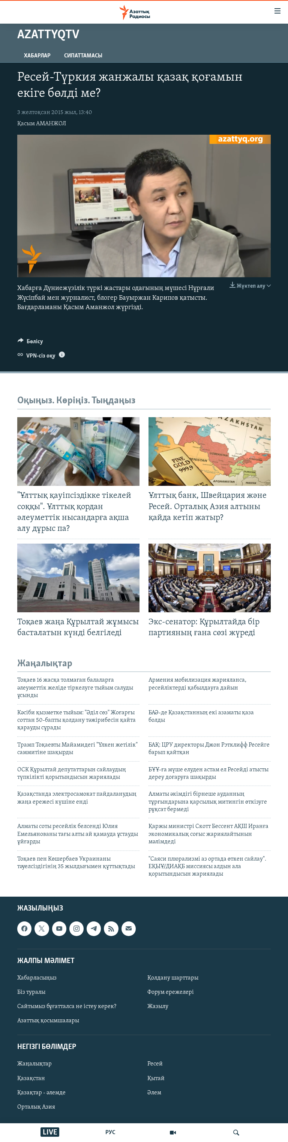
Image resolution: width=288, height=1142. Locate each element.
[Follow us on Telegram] (94, 928)
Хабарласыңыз (37, 978)
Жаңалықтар (34, 1064)
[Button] (30, 343)
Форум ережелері (170, 992)
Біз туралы (31, 992)
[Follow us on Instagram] (76, 928)
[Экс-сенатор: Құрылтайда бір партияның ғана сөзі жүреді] (209, 578)
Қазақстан (31, 1078)
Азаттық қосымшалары (48, 1021)
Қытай (156, 1078)
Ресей (155, 1064)
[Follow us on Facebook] (24, 928)
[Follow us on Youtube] (59, 928)
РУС (110, 1133)
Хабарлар (37, 56)
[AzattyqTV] (173, 1132)
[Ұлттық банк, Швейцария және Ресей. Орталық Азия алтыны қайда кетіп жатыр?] (209, 451)
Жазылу (157, 1007)
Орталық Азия (36, 1107)
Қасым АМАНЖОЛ (41, 124)
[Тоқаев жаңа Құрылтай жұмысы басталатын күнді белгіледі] (78, 578)
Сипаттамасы (83, 56)
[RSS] (111, 928)
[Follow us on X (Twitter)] (41, 928)
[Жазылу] (129, 928)
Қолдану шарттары (172, 978)
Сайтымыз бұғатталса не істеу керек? (66, 1007)
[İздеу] (236, 1132)
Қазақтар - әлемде (41, 1092)
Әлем (154, 1092)
